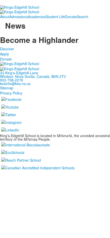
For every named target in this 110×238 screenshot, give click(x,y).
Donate (71, 16)
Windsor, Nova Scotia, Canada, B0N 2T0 (33, 76)
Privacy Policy (11, 93)
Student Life (55, 16)
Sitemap (6, 87)
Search (82, 16)
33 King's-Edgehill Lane (19, 72)
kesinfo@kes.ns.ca (15, 83)
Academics (37, 16)
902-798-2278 (11, 79)
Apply (4, 53)
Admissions (18, 16)
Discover (7, 48)
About (4, 16)
